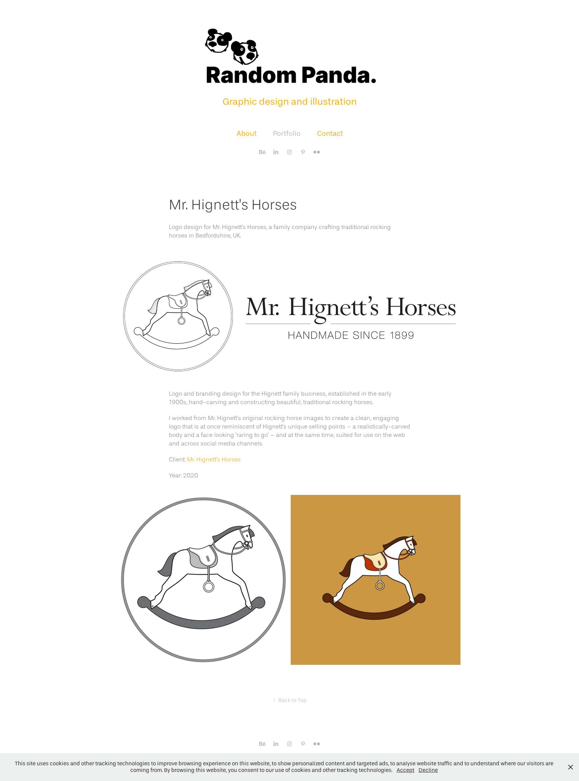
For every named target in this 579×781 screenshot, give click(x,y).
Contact (330, 133)
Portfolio (287, 133)
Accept (405, 770)
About (246, 133)
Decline (428, 770)
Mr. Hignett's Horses (214, 459)
